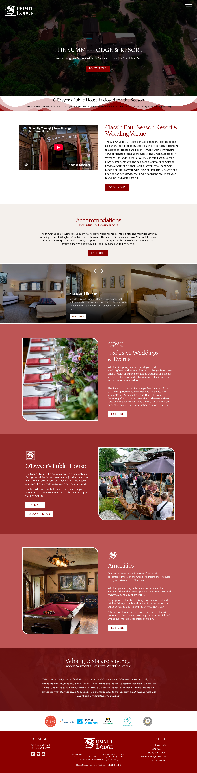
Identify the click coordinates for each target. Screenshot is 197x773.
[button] (188, 6)
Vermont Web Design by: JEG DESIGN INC (105, 765)
